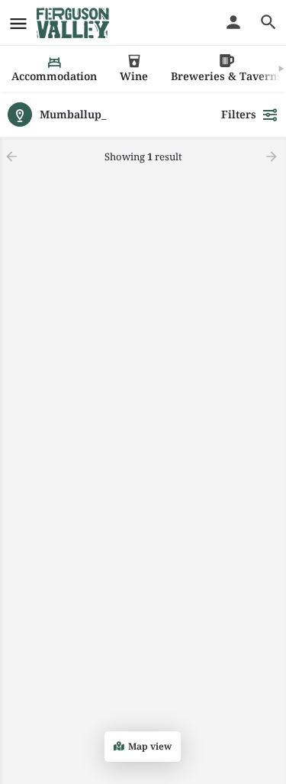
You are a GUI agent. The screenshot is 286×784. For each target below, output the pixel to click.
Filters (238, 114)
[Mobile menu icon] (18, 23)
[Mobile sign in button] (233, 22)
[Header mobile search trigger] (268, 22)
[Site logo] (75, 23)
